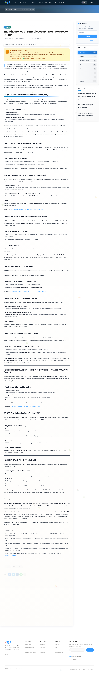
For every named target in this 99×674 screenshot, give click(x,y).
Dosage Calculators (30, 650)
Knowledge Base (29, 647)
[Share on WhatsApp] (21, 573)
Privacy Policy (58, 650)
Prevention (32, 2)
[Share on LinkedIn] (17, 573)
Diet (16, 2)
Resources (42, 647)
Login (91, 2)
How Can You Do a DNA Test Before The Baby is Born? (26, 406)
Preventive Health (18, 565)
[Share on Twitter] (13, 573)
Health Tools (28, 644)
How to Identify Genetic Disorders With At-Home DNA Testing (28, 209)
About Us (61, 2)
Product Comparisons (30, 652)
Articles (10, 9)
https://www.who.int (10, 555)
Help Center (57, 644)
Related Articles (35, 621)
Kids (54, 2)
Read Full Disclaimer (16, 58)
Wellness (23, 2)
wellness (8, 565)
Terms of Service (59, 652)
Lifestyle (48, 2)
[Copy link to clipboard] (24, 573)
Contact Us (42, 650)
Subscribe (87, 36)
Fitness (40, 2)
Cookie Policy (91, 669)
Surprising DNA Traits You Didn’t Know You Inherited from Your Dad (29, 291)
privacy (91, 40)
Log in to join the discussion (17, 621)
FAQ (56, 647)
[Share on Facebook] (9, 573)
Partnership (43, 652)
